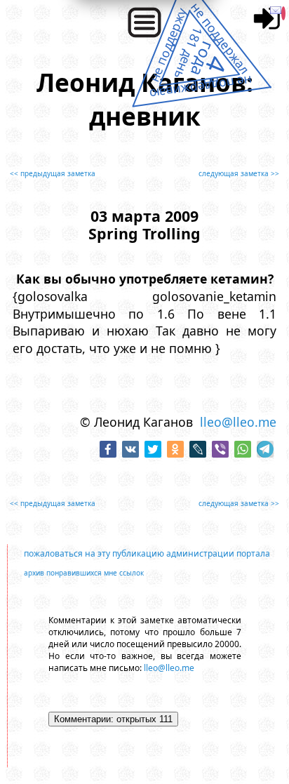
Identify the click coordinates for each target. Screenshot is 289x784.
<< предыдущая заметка (52, 173)
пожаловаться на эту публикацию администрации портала (147, 553)
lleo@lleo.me (238, 421)
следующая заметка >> (239, 173)
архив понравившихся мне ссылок (84, 573)
